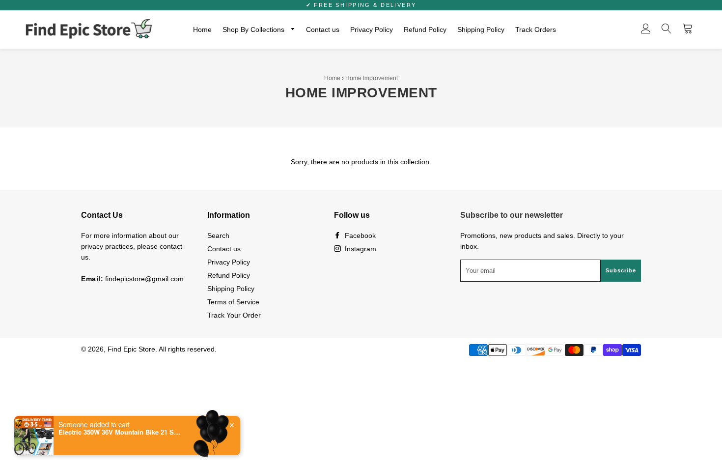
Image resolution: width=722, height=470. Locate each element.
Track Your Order (234, 315)
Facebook (359, 235)
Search (218, 235)
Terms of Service (233, 302)
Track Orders (535, 29)
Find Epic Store (131, 349)
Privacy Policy (371, 29)
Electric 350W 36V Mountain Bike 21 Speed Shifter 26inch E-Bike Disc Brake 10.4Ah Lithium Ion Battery (119, 432)
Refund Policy (425, 29)
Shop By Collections (254, 29)
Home (202, 29)
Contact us (322, 29)
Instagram (359, 249)
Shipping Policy (480, 29)
